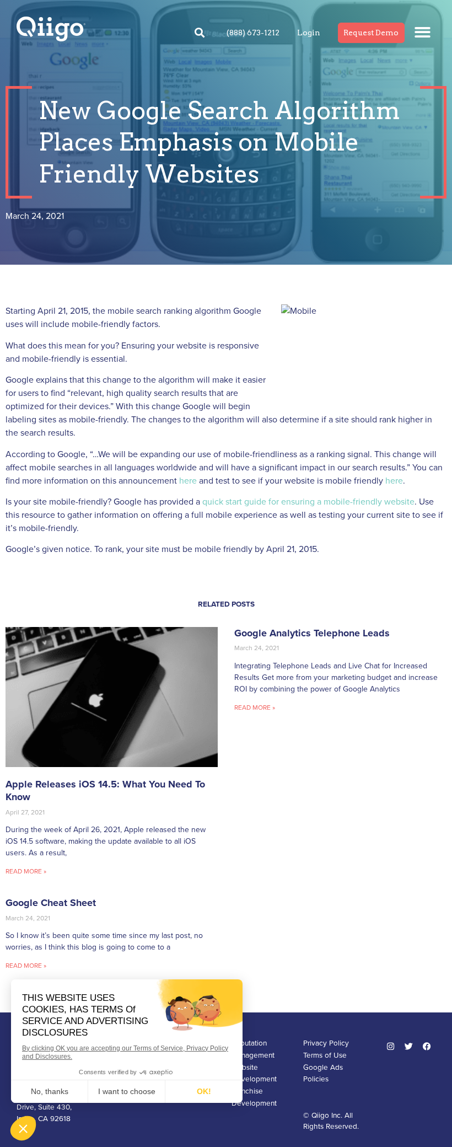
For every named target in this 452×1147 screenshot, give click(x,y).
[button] (423, 32)
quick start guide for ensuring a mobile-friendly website (308, 501)
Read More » (26, 871)
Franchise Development (254, 1097)
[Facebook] (427, 1046)
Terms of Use (325, 1055)
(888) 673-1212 (253, 32)
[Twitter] (409, 1046)
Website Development (254, 1073)
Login (308, 32)
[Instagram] (391, 1046)
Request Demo (371, 32)
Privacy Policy (326, 1043)
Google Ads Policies (323, 1073)
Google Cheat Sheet (51, 903)
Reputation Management (253, 1049)
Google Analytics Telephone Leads (312, 633)
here (188, 480)
